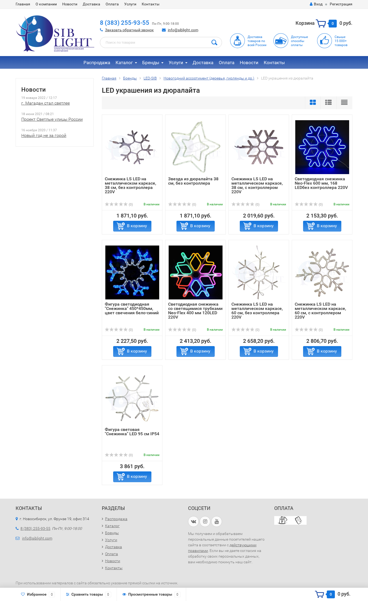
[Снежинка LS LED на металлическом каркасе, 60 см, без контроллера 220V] (259, 272)
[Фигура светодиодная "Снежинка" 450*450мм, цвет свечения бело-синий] (132, 272)
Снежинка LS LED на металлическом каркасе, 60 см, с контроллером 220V (320, 311)
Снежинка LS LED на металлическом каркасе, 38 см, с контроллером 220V (257, 185)
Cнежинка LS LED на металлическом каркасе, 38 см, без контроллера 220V (130, 185)
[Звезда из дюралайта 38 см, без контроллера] (196, 147)
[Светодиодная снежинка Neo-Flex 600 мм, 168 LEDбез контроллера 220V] (322, 147)
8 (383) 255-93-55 (124, 22)
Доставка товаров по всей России (257, 41)
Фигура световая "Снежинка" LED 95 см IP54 (132, 431)
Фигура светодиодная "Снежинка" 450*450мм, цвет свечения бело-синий (132, 308)
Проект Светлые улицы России (52, 119)
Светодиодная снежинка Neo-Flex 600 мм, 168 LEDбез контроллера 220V (321, 183)
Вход (318, 4)
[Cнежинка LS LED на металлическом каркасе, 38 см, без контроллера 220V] (132, 147)
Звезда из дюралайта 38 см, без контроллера (193, 181)
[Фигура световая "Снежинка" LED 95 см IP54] (132, 397)
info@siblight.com (183, 30)
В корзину (137, 225)
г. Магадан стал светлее (45, 103)
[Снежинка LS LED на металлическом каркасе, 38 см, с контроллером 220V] (259, 147)
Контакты (150, 4)
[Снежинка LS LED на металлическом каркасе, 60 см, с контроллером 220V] (322, 272)
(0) (130, 204)
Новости (69, 4)
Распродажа (97, 62)
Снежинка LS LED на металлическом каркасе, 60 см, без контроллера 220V (257, 311)
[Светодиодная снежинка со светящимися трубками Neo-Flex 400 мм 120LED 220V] (196, 272)
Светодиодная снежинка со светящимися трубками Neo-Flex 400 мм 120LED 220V (195, 311)
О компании (46, 4)
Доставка (91, 4)
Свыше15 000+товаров (341, 41)
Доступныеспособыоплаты (299, 41)
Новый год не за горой (43, 135)
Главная (23, 4)
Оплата (112, 4)
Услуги (130, 4)
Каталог (124, 62)
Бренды (150, 62)
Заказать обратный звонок (129, 30)
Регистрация (341, 4)
